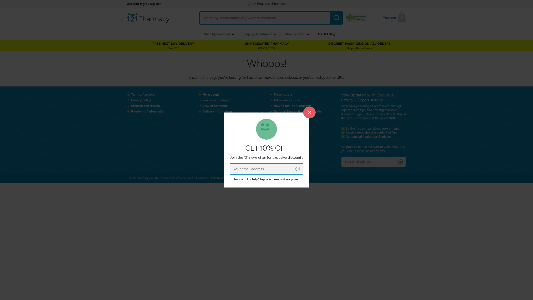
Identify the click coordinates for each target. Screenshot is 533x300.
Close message (309, 112)
